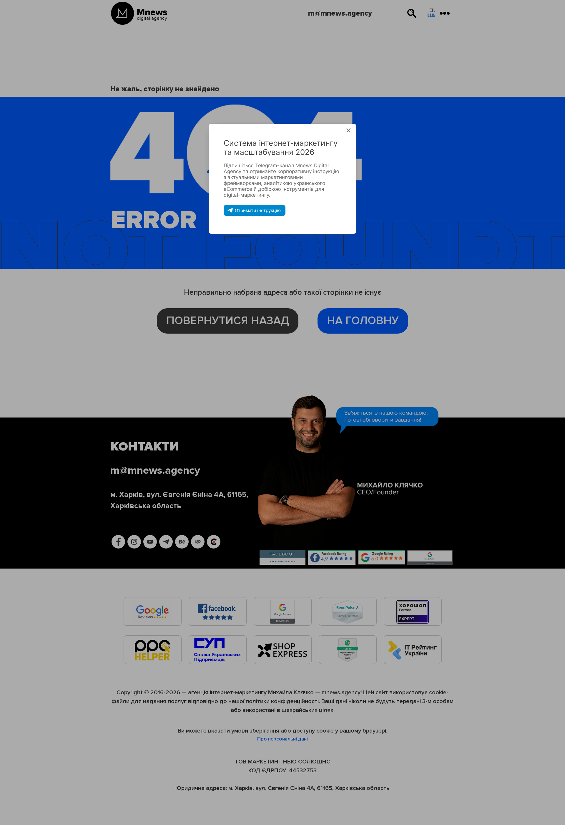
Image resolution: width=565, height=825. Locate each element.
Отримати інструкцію (258, 210)
